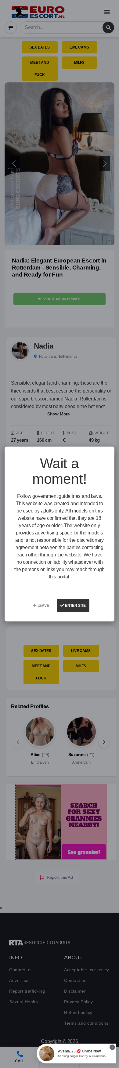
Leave (43, 605)
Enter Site (75, 605)
